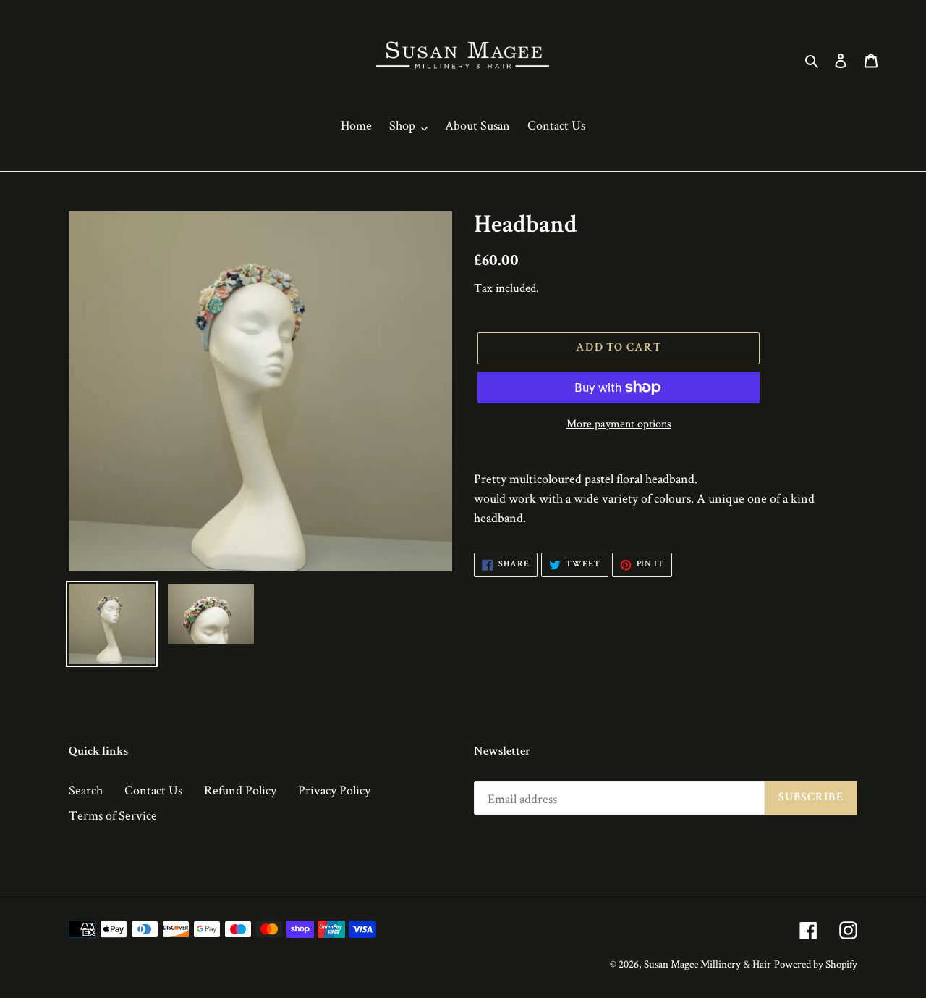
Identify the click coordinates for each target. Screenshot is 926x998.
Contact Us (153, 789)
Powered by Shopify (815, 963)
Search (86, 789)
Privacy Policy (334, 789)
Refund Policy (240, 789)
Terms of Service (113, 815)
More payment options (618, 423)
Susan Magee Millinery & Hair (707, 963)
